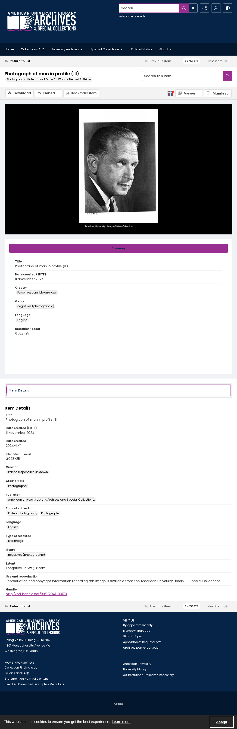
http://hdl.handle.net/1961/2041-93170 (36, 594)
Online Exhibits (141, 49)
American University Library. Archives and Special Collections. (51, 500)
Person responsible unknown (37, 292)
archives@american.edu (141, 648)
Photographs (50, 513)
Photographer (17, 486)
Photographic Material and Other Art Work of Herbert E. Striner (49, 79)
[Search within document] (227, 76)
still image (15, 541)
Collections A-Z (32, 49)
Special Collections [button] (104, 49)
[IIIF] (170, 93)
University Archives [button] (65, 49)
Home (9, 49)
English (22, 320)
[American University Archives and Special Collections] (33, 627)
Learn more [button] (121, 722)
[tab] (118, 248)
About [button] (163, 49)
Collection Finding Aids (21, 667)
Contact (118, 703)
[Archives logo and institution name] (42, 21)
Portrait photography (22, 513)
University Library (135, 669)
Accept (221, 722)
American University (137, 664)
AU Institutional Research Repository (148, 675)
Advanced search (132, 16)
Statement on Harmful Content (26, 679)
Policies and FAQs (17, 673)
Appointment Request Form (142, 642)
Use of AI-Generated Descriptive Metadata (34, 684)
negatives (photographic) (35, 306)
